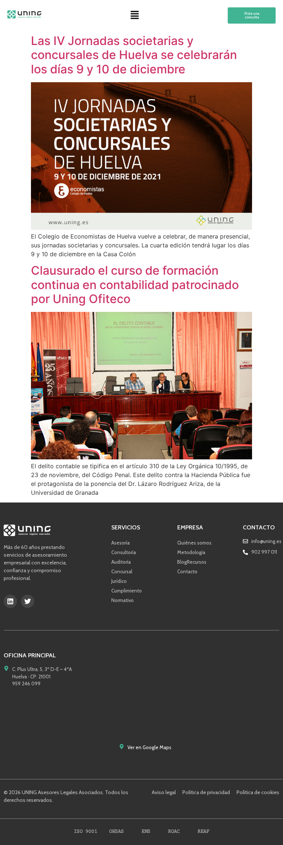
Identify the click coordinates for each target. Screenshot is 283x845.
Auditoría (121, 562)
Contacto (187, 571)
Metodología (191, 552)
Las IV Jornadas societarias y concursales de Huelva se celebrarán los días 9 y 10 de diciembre (134, 55)
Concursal (121, 571)
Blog (182, 562)
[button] (134, 15)
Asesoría (120, 543)
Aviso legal (164, 792)
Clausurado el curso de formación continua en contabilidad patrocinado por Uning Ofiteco (135, 284)
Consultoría (123, 552)
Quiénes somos (194, 543)
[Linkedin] (10, 601)
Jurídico (119, 581)
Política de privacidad (206, 792)
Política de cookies (258, 792)
